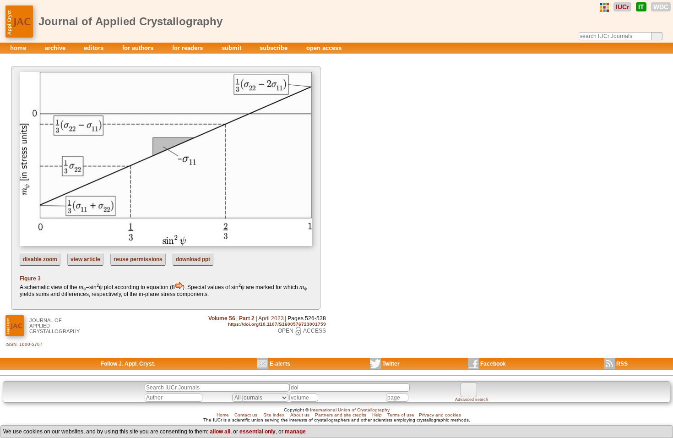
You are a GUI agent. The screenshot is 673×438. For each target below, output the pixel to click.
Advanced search (471, 399)
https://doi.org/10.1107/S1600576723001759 (277, 324)
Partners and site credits (340, 414)
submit (232, 47)
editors (94, 47)
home (19, 47)
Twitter (391, 364)
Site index (273, 414)
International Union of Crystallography (350, 409)
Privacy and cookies (440, 414)
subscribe (274, 47)
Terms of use (400, 414)
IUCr (622, 7)
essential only (257, 431)
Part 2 (247, 318)
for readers (188, 47)
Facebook (493, 364)
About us (299, 414)
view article (85, 259)
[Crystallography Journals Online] (604, 7)
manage (295, 431)
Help (377, 414)
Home (223, 414)
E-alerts (280, 364)
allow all (220, 431)
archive (56, 47)
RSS (622, 364)
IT (641, 7)
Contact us (245, 414)
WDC (660, 7)
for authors (138, 47)
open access (324, 47)
